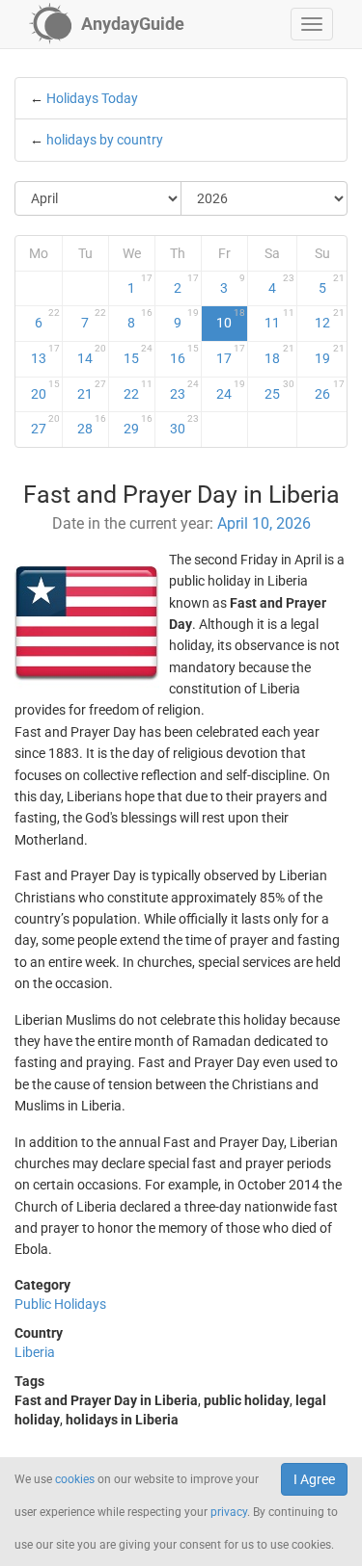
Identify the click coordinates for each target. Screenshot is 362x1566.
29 (138, 424)
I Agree (314, 1479)
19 (330, 354)
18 (279, 354)
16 (184, 354)
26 (330, 390)
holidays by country (104, 139)
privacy (228, 1512)
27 (45, 424)
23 (184, 390)
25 (279, 390)
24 (230, 390)
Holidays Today (92, 98)
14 (91, 354)
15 (138, 354)
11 (279, 318)
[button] (312, 24)
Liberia (34, 1352)
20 (45, 390)
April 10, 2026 (264, 523)
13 (45, 354)
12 (330, 318)
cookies (75, 1479)
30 (184, 424)
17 (230, 354)
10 (230, 318)
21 (91, 390)
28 (91, 424)
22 (138, 390)
